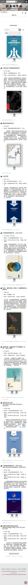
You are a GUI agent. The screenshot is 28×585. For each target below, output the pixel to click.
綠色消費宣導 (23, 569)
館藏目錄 (12, 393)
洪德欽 (5, 531)
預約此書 (14, 456)
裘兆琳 (5, 470)
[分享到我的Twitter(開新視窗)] (25, 13)
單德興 (5, 408)
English (2, 1)
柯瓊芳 (5, 292)
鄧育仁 (5, 179)
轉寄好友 (14, 61)
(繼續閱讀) (8, 197)
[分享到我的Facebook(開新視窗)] (22, 13)
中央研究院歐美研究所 (14, 6)
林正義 (5, 71)
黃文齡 (5, 351)
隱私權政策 (8, 569)
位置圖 (19, 569)
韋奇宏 (11, 235)
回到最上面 (25, 582)
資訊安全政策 (14, 569)
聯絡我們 (3, 569)
